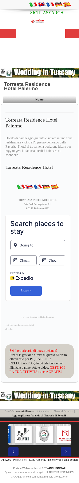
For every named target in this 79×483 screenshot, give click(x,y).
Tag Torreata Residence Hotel (19, 325)
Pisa (15, 459)
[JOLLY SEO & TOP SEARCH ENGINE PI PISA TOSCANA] (19, 434)
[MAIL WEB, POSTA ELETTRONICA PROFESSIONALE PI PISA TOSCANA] (61, 434)
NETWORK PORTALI (54, 468)
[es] (67, 4)
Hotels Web (55, 459)
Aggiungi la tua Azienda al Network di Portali (39, 415)
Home (39, 99)
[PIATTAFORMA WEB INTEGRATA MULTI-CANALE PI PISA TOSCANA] (40, 434)
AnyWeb (6, 459)
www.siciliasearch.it (27, 411)
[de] (58, 4)
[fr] (50, 4)
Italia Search (70, 459)
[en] (41, 4)
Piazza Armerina (37, 459)
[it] (33, 4)
